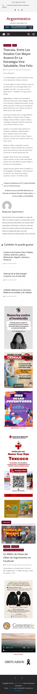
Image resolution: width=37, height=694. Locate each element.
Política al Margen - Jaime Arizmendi (13, 550)
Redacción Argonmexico (24, 70)
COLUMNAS (6, 546)
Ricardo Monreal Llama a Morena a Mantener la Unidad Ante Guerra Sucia (19, 6)
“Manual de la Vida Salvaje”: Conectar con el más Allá (15, 274)
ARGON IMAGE (18, 654)
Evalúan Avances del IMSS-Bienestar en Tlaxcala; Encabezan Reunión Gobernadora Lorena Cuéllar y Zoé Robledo (17, 193)
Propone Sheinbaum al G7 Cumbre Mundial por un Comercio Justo (19, 184)
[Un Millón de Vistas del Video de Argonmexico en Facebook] (18, 535)
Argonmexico (18, 18)
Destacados (7, 45)
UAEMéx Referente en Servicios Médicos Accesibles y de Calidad (17, 291)
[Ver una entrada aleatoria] (33, 34)
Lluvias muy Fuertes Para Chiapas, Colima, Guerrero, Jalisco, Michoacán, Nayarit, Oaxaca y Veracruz (18, 256)
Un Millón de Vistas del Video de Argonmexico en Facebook (17, 557)
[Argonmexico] (4, 34)
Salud (14, 45)
